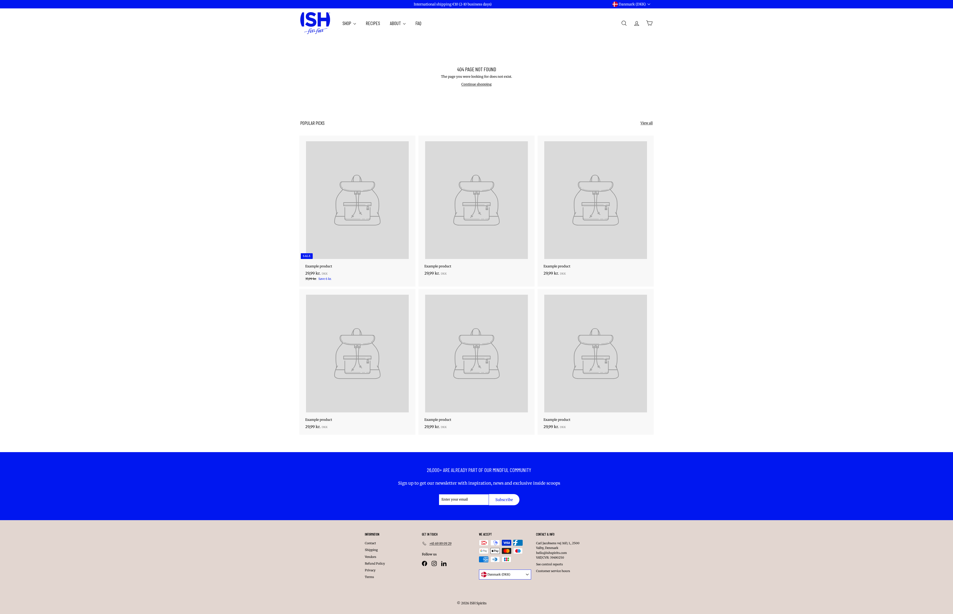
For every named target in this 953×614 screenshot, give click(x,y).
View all (647, 123)
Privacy (370, 570)
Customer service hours (553, 571)
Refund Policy (375, 563)
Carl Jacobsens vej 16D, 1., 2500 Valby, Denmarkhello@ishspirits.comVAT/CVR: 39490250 (557, 550)
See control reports (549, 564)
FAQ (418, 23)
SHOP (347, 23)
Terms (369, 577)
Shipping (371, 550)
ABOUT (396, 23)
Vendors (370, 557)
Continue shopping (476, 84)
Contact (370, 543)
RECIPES (373, 23)
